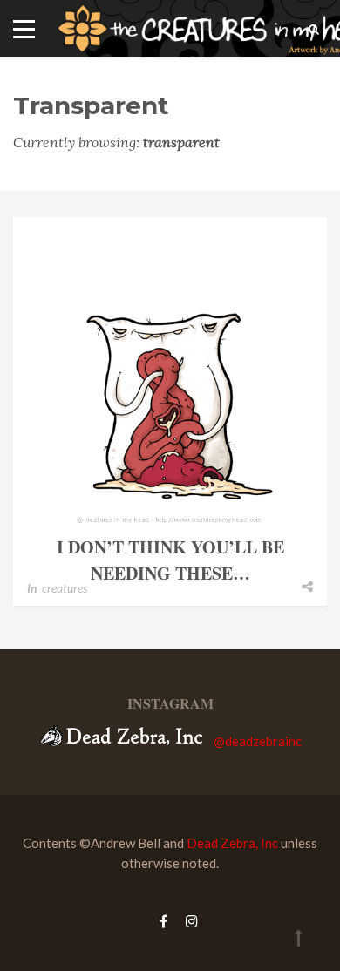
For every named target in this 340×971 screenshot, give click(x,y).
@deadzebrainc (258, 741)
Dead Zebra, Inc (232, 843)
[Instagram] (187, 921)
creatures (64, 588)
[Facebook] (163, 921)
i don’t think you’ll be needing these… (170, 560)
